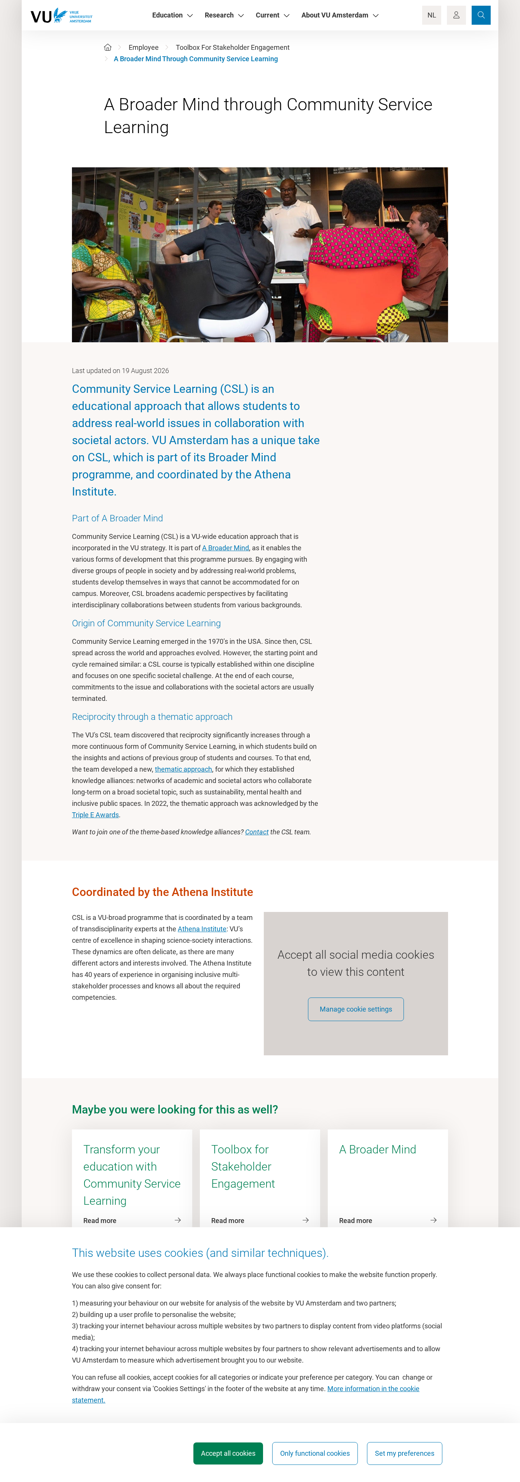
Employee (144, 47)
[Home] (108, 47)
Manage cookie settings (356, 1009)
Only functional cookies (315, 1453)
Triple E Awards (95, 815)
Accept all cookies (228, 1453)
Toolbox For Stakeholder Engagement (233, 47)
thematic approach (183, 769)
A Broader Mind (225, 548)
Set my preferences (404, 1453)
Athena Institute (202, 929)
